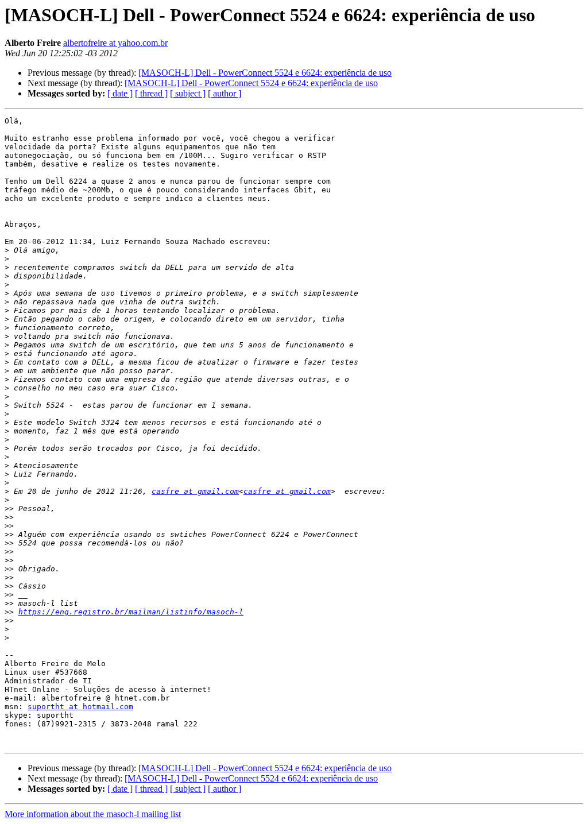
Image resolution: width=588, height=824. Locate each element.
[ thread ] (151, 93)
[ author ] (224, 93)
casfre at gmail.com (195, 491)
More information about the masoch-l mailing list (93, 814)
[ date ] (120, 93)
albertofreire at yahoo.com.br (115, 43)
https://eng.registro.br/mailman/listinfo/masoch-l (130, 612)
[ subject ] (188, 93)
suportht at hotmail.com (80, 706)
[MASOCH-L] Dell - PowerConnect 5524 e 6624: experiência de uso (265, 73)
